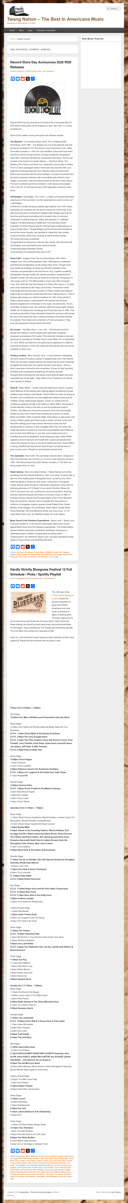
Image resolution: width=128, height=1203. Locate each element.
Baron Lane (37, 71)
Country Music (39, 552)
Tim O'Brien (20, 1176)
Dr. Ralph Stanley (34, 554)
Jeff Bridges (58, 554)
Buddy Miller (63, 1158)
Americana (29, 552)
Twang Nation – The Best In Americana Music (55, 19)
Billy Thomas (54, 1158)
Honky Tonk (58, 552)
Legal (30, 30)
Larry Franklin (48, 1167)
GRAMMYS (49, 552)
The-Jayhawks (43, 557)
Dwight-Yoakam (21, 1163)
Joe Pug (56, 1165)
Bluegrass (34, 1156)
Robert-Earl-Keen (34, 1172)
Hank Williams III (47, 554)
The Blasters (32, 557)
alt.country (21, 552)
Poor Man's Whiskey (37, 1170)
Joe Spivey (64, 1165)
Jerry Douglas (20, 1165)
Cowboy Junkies (22, 554)
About (21, 30)
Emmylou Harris (44, 1163)
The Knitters (41, 1174)
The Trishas (59, 1174)
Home (12, 30)
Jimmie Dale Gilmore (45, 1165)
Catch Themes (115, 1192)
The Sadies (50, 1174)
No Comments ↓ (49, 71)
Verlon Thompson (52, 1176)
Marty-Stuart (67, 554)
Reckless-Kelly (21, 1172)
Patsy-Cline (14, 557)
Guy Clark (62, 1163)
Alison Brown (23, 1158)
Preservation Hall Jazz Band (55, 1170)
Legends (66, 552)
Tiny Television (30, 1176)
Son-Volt (13, 1174)
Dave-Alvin (53, 1161)
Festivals (53, 1156)
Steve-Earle (21, 1174)
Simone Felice (66, 1172)
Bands (28, 1156)
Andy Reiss (44, 1158)
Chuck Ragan (31, 1161)
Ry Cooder (23, 557)
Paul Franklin (24, 1170)
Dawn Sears (62, 1161)
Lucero (56, 1167)
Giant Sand (55, 1163)
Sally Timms (45, 1172)
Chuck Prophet (20, 1161)
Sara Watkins (55, 1172)
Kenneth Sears (37, 1167)
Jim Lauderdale (31, 1165)
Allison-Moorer (34, 1158)
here (64, 125)
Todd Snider (40, 1176)
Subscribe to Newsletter (46, 30)
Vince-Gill (62, 1176)
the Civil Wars (31, 1174)
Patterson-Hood (65, 1167)
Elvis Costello (33, 1163)
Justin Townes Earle (24, 1167)
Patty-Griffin (14, 1170)
